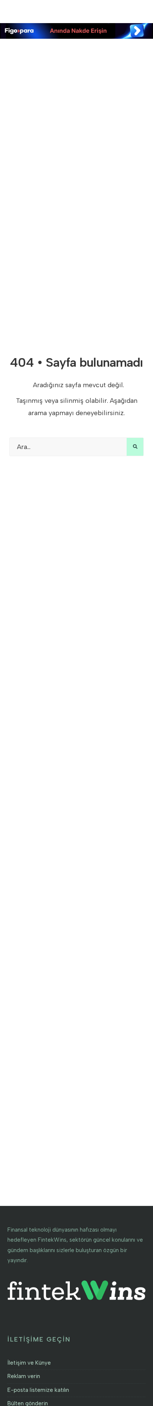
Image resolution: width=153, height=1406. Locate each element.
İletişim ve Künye (29, 1362)
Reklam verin (23, 1376)
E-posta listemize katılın (38, 1390)
